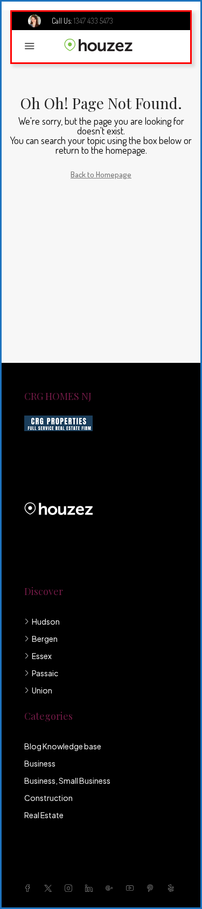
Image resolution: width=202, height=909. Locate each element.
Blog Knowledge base (62, 746)
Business (39, 763)
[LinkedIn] (91, 888)
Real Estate (44, 815)
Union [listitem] (42, 690)
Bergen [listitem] (45, 638)
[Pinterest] (152, 888)
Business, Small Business (67, 780)
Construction (48, 798)
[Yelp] (173, 888)
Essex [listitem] (42, 656)
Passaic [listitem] (45, 673)
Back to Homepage (101, 174)
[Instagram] (70, 888)
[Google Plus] (111, 888)
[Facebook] (30, 888)
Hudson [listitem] (46, 621)
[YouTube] (132, 888)
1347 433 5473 (93, 20)
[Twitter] (50, 888)
